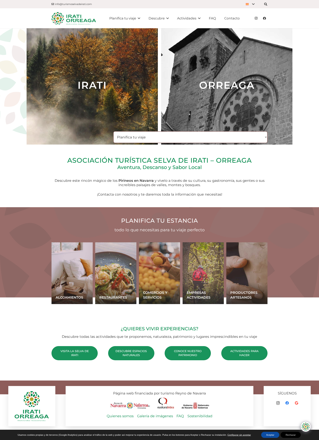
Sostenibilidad (199, 416)
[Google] (296, 403)
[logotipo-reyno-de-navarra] (130, 403)
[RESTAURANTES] (115, 273)
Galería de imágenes (155, 416)
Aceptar (270, 435)
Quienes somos (120, 416)
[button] (250, 4)
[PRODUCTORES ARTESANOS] (246, 273)
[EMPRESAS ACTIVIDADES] (203, 273)
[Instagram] (256, 18)
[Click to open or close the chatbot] (306, 427)
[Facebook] (264, 18)
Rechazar (291, 435)
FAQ (180, 416)
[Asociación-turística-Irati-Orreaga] (74, 18)
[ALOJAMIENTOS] (72, 273)
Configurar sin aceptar (239, 435)
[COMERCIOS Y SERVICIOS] (159, 273)
